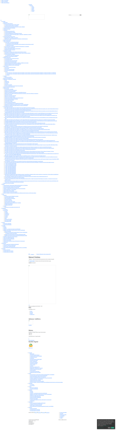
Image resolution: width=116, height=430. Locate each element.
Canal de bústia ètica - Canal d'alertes (36, 378)
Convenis (31, 365)
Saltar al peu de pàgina (5, 2)
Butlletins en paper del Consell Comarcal (37, 395)
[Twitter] (35, 412)
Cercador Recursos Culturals (35, 409)
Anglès (33, 8)
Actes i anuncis (32, 364)
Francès (33, 11)
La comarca (32, 384)
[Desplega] (35, 254)
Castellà (33, 7)
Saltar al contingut (4, 1)
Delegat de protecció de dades (35, 372)
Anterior (30, 340)
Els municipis (32, 385)
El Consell (30, 352)
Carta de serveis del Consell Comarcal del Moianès (38, 375)
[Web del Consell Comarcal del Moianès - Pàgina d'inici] (37, 16)
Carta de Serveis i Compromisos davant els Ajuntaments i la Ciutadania (42, 374)
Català (33, 6)
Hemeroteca (32, 400)
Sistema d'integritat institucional (35, 369)
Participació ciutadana (34, 362)
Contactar (30, 4)
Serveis (30, 373)
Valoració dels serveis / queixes (35, 380)
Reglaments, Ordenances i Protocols (36, 368)
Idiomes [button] (31, 5)
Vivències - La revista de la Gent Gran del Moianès (38, 393)
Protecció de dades (63, 412)
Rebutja (109, 427)
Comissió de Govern (33, 357)
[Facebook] (39, 412)
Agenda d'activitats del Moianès (35, 397)
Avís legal (61, 413)
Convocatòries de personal (34, 371)
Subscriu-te (31, 347)
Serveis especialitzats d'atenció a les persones (38, 376)
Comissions (32, 358)
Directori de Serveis (33, 408)
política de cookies (106, 425)
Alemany (33, 10)
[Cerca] (80, 15)
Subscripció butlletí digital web (35, 396)
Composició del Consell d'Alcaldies (36, 356)
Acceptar (112, 427)
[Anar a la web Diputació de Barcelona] (73, 425)
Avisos (31, 311)
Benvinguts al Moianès (34, 387)
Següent (32, 340)
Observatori (31, 401)
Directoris (30, 407)
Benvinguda (32, 353)
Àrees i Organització (33, 361)
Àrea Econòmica (33, 370)
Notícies (31, 312)
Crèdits (61, 417)
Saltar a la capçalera (4, 0)
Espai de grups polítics (34, 360)
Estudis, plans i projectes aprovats (36, 405)
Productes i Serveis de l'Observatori (36, 404)
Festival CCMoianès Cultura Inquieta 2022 (44, 254)
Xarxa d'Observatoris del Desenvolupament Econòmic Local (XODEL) (41, 406)
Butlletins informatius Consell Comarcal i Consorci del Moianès (41, 394)
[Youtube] (43, 412)
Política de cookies (63, 414)
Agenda (31, 313)
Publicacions (32, 314)
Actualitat (32, 254)
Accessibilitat (62, 415)
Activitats (31, 392)
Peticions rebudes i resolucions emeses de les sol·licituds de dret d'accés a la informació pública (46, 382)
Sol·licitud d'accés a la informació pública (37, 381)
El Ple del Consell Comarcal (34, 354)
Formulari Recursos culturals (35, 410)
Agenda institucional (33, 363)
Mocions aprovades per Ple (34, 366)
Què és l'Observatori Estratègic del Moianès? (37, 403)
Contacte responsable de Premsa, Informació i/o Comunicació (40, 399)
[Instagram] (47, 412)
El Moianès (30, 383)
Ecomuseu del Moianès (34, 388)
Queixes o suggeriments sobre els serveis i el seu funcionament (41, 377)
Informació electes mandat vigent (36, 359)
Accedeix (30, 325)
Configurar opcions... (101, 427)
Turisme (30, 386)
